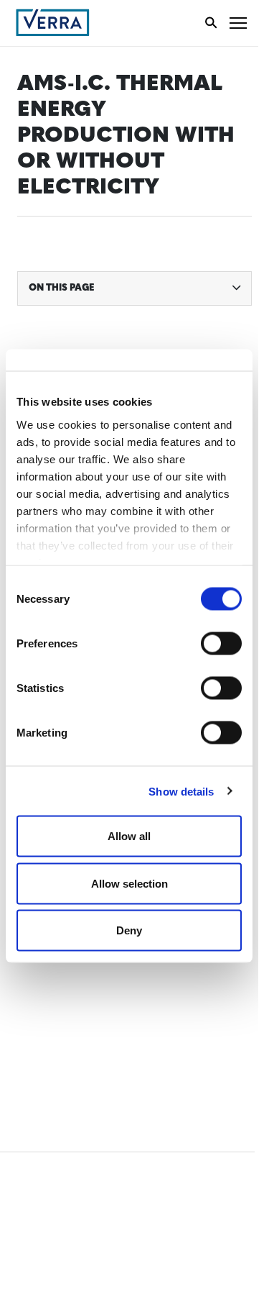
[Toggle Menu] (238, 22)
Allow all (129, 836)
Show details (181, 791)
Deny (129, 930)
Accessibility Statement (80, 984)
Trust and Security (68, 1037)
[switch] (221, 643)
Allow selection (129, 883)
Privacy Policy (56, 1011)
